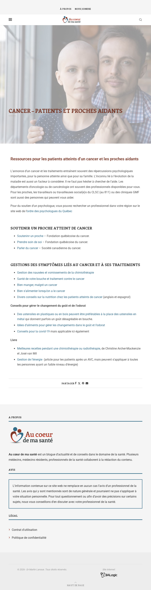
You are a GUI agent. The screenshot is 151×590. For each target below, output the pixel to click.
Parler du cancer (27, 248)
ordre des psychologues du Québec (49, 211)
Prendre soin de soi (29, 242)
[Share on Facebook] (75, 383)
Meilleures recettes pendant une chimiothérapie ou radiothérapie (58, 348)
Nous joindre (83, 9)
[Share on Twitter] (79, 383)
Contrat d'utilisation (24, 530)
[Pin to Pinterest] (83, 383)
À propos (65, 9)
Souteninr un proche (30, 236)
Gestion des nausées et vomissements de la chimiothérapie (55, 272)
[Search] (140, 19)
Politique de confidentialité (29, 537)
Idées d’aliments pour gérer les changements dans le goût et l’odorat (61, 325)
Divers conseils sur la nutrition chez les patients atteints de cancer (59, 297)
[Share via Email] (87, 383)
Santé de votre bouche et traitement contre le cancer (50, 279)
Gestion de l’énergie (29, 359)
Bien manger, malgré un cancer (37, 285)
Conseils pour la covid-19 (33, 331)
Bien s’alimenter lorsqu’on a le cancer (41, 291)
